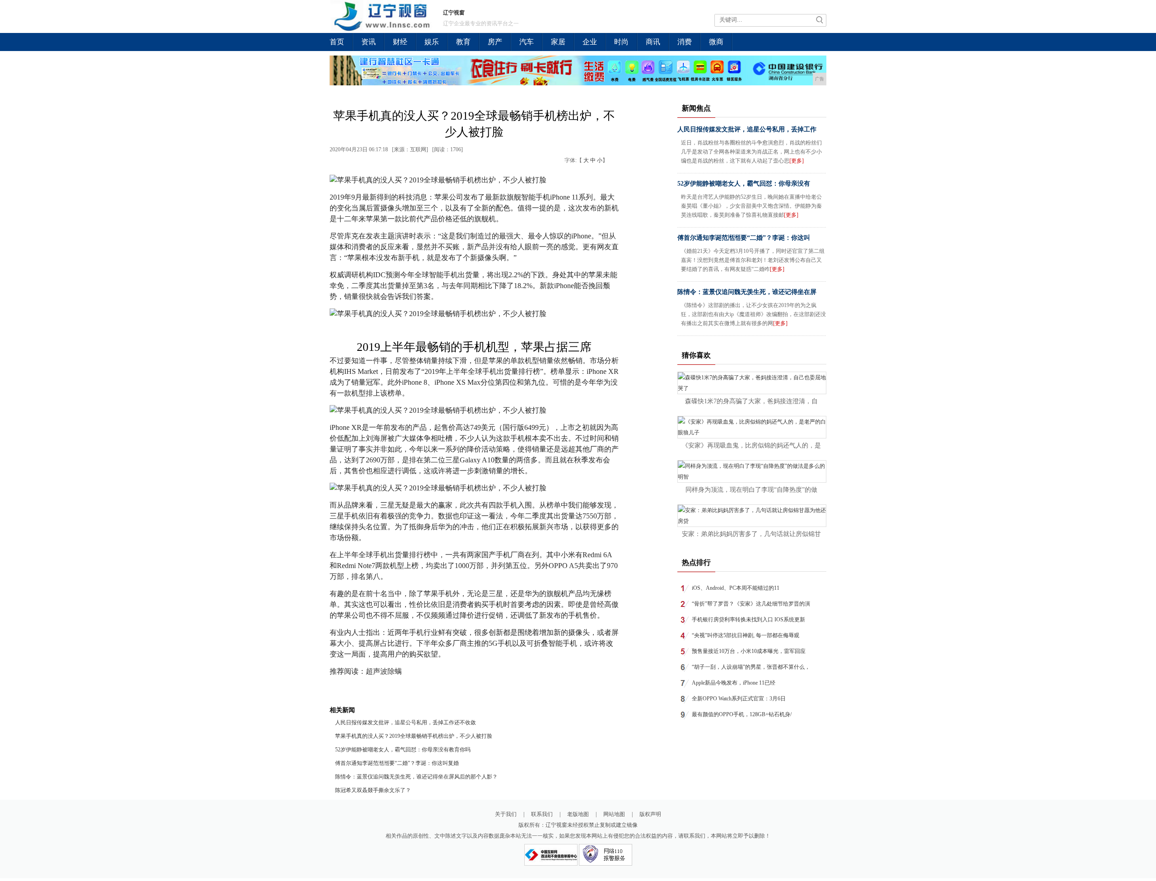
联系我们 (542, 814)
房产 (495, 42)
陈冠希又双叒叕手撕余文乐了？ (373, 790)
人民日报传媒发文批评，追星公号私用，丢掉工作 (746, 129)
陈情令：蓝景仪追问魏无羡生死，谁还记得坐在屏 (746, 292)
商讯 (653, 42)
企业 (590, 42)
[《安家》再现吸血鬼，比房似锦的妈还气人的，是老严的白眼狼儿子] (752, 432)
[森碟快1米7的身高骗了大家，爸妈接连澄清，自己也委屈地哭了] (752, 388)
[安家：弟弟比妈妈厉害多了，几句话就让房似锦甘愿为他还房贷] (752, 521)
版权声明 (650, 814)
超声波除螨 (384, 671)
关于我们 (506, 814)
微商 (716, 42)
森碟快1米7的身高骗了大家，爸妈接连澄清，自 (751, 401)
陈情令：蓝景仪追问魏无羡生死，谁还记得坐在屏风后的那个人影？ (416, 777)
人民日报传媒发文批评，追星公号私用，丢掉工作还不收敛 (405, 722)
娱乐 (431, 42)
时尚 (621, 42)
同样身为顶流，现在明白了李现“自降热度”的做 (751, 489)
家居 (558, 42)
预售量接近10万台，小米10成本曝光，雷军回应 (749, 651)
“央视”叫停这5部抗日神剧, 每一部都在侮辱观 (745, 635)
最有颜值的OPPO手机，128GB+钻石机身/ (742, 714)
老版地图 (578, 814)
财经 (400, 42)
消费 (684, 42)
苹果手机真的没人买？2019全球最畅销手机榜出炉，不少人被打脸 (413, 736)
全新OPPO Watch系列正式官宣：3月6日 (739, 698)
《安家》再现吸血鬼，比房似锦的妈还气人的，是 (751, 445)
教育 (463, 42)
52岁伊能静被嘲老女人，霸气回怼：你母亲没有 (743, 183)
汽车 (526, 42)
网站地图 (614, 814)
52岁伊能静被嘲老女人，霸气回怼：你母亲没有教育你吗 (403, 749)
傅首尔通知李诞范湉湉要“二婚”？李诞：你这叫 (743, 237)
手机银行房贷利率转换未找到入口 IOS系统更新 (748, 619)
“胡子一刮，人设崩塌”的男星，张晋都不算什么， (751, 667)
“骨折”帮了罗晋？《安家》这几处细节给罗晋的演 (751, 604)
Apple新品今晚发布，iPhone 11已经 (733, 683)
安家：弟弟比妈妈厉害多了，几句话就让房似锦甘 (751, 534)
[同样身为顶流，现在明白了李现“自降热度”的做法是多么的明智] (752, 477)
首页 (337, 42)
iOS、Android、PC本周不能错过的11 (735, 588)
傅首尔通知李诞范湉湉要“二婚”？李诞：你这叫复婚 (397, 763)
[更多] (796, 161)
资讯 (368, 42)
